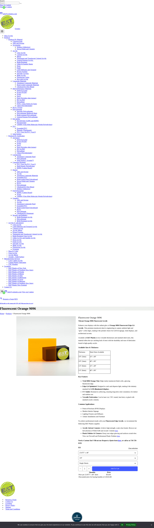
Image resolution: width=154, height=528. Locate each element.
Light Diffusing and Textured (26, 70)
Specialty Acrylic (18, 243)
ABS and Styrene (18, 43)
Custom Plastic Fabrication (17, 262)
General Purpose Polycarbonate (27, 117)
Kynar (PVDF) (22, 92)
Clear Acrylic (21, 53)
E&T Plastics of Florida (16, 272)
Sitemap (8, 507)
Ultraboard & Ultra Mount (25, 87)
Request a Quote (8, 299)
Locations (7, 266)
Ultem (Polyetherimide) (24, 106)
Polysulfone (21, 102)
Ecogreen (16, 249)
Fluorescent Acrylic (19, 247)
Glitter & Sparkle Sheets (25, 64)
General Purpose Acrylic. (25, 60)
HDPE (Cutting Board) (24, 168)
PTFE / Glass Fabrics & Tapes (27, 104)
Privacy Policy (10, 505)
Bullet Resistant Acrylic (24, 217)
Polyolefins (16, 119)
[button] (2, 9)
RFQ (16, 299)
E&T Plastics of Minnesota (17, 277)
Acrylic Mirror (17, 230)
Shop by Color (13, 251)
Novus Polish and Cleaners (26, 49)
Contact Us (8, 287)
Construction (17, 155)
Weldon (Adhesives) (23, 47)
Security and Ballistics (20, 215)
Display (15, 170)
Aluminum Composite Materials (27, 83)
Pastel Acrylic (17, 242)
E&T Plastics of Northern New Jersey (20, 270)
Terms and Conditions (12, 509)
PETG (19, 183)
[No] (151, 525)
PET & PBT (21, 100)
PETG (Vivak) (17, 107)
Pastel (19, 68)
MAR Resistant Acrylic (24, 221)
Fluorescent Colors (23, 77)
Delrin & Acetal (22, 90)
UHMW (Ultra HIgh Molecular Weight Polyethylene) (34, 124)
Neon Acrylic (17, 240)
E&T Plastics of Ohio (15, 276)
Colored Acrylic (22, 55)
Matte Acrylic (21, 75)
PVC (14, 126)
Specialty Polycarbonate (25, 111)
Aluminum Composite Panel (26, 157)
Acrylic (15, 51)
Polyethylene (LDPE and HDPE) (28, 121)
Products (7, 38)
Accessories (16, 45)
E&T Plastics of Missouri (16, 281)
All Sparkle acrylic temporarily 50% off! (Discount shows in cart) (16, 303)
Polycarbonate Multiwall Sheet (27, 113)
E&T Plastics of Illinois (16, 274)
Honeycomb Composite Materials (28, 85)
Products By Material (15, 39)
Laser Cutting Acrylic (15, 260)
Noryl (19, 96)
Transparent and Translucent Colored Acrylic (31, 58)
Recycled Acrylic (22, 79)
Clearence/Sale (17, 41)
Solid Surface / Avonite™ (25, 160)
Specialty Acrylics (23, 73)
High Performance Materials (22, 89)
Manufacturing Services (12, 259)
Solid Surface (17, 134)
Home (2, 313)
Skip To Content (5, 5)
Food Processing (18, 191)
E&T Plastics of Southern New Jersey (20, 283)
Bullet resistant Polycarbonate (26, 115)
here (116, 431)
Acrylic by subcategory (16, 223)
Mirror (19, 56)
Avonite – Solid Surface (16, 257)
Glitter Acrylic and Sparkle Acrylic (24, 238)
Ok (122, 525)
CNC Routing (13, 264)
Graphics (16, 198)
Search (2, 1)
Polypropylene (21, 123)
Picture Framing (22, 72)
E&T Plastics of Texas (15, 279)
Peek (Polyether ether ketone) (26, 98)
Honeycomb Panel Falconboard (27, 179)
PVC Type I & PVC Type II (26, 132)
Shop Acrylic (8, 36)
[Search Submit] (20, 3)
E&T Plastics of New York (17, 268)
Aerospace (16, 138)
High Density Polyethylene (26, 166)
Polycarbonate (17, 109)
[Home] (7, 496)
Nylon (19, 94)
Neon (18, 66)
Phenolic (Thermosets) (24, 130)
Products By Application (16, 136)
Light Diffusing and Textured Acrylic (25, 226)
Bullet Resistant (22, 62)
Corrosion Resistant (19, 162)
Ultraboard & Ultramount (25, 213)
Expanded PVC (22, 128)
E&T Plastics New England (17, 285)
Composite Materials (19, 81)
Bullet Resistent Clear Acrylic (22, 236)
